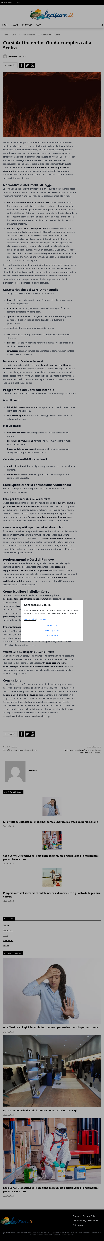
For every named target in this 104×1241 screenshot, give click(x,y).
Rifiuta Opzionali (52, 630)
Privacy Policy (43, 619)
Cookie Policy (30, 619)
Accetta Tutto (52, 635)
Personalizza (52, 625)
